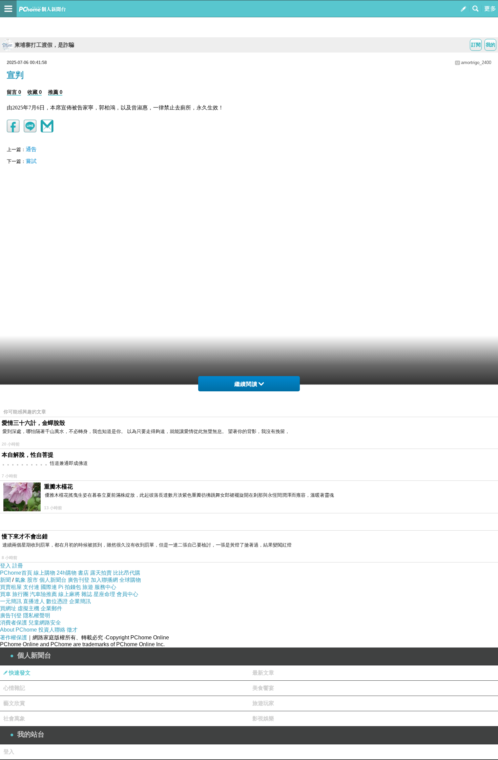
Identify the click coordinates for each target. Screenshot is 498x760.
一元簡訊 (11, 601)
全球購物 (130, 580)
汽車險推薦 (43, 594)
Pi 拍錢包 (69, 587)
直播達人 (34, 601)
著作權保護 (13, 637)
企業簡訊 (80, 601)
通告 (31, 149)
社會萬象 (14, 718)
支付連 (31, 587)
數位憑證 (57, 601)
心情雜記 (14, 688)
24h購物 (67, 573)
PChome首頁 (16, 573)
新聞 (5, 580)
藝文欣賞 (14, 703)
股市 (32, 580)
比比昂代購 (126, 573)
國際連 (49, 587)
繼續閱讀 (245, 384)
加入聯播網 (104, 580)
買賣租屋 (11, 587)
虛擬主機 (28, 608)
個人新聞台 (52, 580)
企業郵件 (51, 608)
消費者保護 (13, 622)
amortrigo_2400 (476, 62)
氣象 (20, 580)
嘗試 (31, 161)
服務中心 (105, 587)
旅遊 (87, 587)
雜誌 (86, 594)
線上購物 (44, 573)
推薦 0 (55, 92)
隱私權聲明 (36, 615)
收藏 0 (34, 92)
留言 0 (14, 92)
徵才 (72, 630)
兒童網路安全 (44, 622)
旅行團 (20, 594)
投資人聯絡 (51, 630)
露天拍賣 (101, 573)
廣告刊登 (78, 580)
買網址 (8, 608)
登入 (5, 566)
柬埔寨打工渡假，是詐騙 (44, 45)
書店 (83, 573)
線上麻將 (69, 594)
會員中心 (127, 594)
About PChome (18, 630)
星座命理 (104, 594)
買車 (5, 594)
